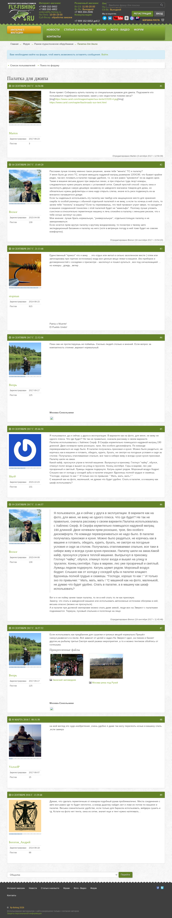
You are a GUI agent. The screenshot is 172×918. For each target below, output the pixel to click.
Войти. (105, 54)
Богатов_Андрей (19, 842)
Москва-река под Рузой (105, 682)
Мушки (101, 29)
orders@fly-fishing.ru (50, 12)
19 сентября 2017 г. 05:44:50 (27, 429)
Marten (13, 133)
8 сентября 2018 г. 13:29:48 (26, 795)
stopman (14, 296)
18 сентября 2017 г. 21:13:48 (27, 248)
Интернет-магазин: (50, 3)
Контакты (54, 36)
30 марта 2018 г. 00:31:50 (25, 719)
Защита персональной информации (24, 913)
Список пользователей (22, 65)
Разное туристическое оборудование (53, 44)
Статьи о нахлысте (78, 29)
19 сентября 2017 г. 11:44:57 (27, 504)
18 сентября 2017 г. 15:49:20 (27, 164)
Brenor (13, 212)
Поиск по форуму (49, 65)
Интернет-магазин (18, 31)
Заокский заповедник (64, 680)
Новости (53, 29)
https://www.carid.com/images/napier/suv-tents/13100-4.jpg (86, 99)
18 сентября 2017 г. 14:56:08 (27, 86)
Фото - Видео (120, 29)
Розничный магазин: (87, 3)
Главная (14, 44)
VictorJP (14, 767)
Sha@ (12, 476)
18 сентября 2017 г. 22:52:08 (27, 337)
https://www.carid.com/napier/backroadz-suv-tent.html (78, 102)
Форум (139, 29)
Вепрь (13, 385)
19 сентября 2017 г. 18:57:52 (27, 628)
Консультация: (83, 14)
